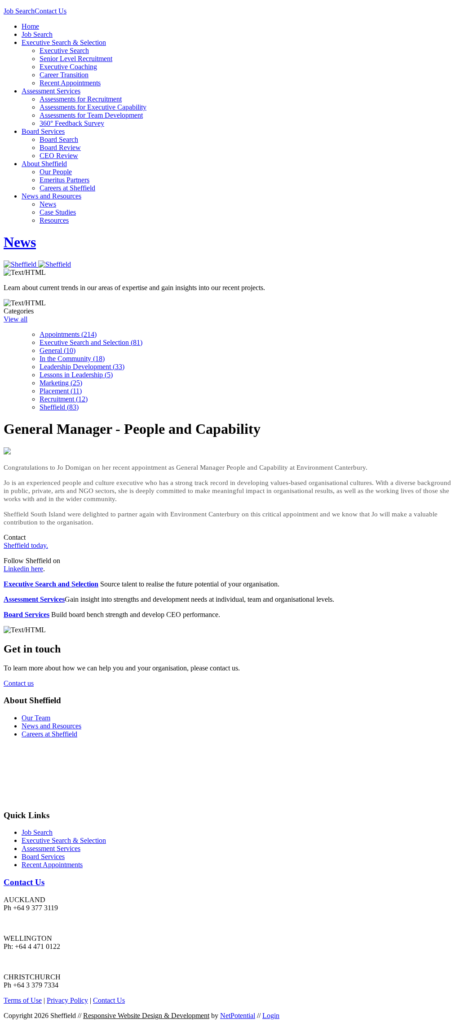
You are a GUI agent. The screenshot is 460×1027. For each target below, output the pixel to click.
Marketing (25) (61, 383)
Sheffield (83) (59, 407)
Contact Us (50, 11)
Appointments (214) (68, 334)
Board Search (59, 139)
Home (30, 26)
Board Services (43, 131)
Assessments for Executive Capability (93, 107)
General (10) (57, 350)
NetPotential (237, 1015)
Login (270, 1015)
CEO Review (59, 155)
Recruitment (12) (64, 399)
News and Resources (51, 196)
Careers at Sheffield (67, 188)
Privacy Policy (67, 1000)
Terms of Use (23, 1000)
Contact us (19, 683)
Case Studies (58, 212)
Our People (56, 172)
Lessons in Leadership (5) (76, 375)
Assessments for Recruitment (81, 99)
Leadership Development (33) (82, 366)
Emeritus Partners (64, 180)
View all (15, 319)
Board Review (60, 147)
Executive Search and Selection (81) (91, 342)
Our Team (36, 718)
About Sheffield (44, 163)
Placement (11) (61, 391)
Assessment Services (51, 91)
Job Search (19, 11)
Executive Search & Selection (64, 42)
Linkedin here (23, 569)
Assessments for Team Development (91, 115)
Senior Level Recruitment (76, 58)
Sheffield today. (26, 545)
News (48, 204)
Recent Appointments (70, 83)
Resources (54, 220)
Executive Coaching (68, 67)
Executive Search (64, 50)
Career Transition (64, 75)
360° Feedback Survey (72, 123)
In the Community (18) (72, 358)
